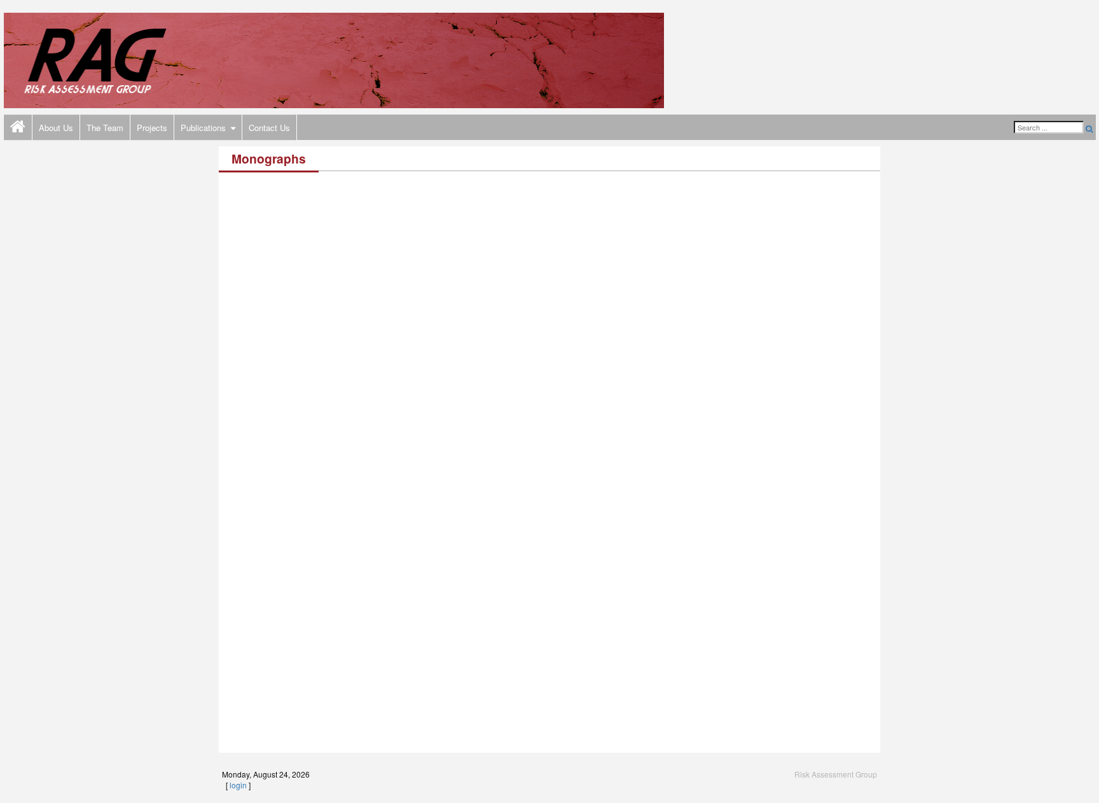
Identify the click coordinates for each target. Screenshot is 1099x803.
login (238, 784)
